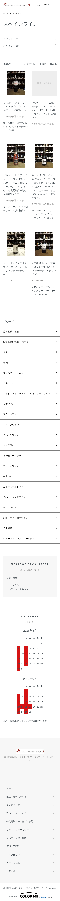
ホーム (5, 13)
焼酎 (5, 352)
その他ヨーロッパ (12, 455)
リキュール (8, 383)
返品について (13, 804)
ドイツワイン (10, 445)
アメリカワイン (11, 465)
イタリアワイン (11, 424)
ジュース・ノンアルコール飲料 (19, 538)
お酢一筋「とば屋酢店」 (15, 517)
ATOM (16, 846)
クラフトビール (11, 507)
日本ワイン (8, 403)
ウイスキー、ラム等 (13, 372)
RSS (8, 846)
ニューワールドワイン (14, 486)
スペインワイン (18, 13)
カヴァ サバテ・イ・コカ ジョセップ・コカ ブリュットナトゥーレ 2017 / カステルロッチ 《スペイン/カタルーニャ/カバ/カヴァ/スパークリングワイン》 (44, 186)
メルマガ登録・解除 (16, 837)
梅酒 (5, 362)
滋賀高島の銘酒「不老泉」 (16, 341)
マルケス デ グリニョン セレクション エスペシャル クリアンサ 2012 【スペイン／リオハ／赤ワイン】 (45, 110)
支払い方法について (16, 813)
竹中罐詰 (7, 528)
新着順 (53, 63)
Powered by (13, 896)
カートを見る (13, 862)
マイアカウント (14, 854)
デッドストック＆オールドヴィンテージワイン (26, 393)
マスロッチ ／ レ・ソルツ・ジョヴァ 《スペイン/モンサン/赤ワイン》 (15, 106)
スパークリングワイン (14, 496)
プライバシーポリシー (17, 829)
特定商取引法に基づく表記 (19, 821)
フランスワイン (11, 414)
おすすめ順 (29, 63)
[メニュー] (55, 5)
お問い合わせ (13, 871)
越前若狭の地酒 (11, 331)
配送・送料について (16, 796)
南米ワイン (8, 476)
